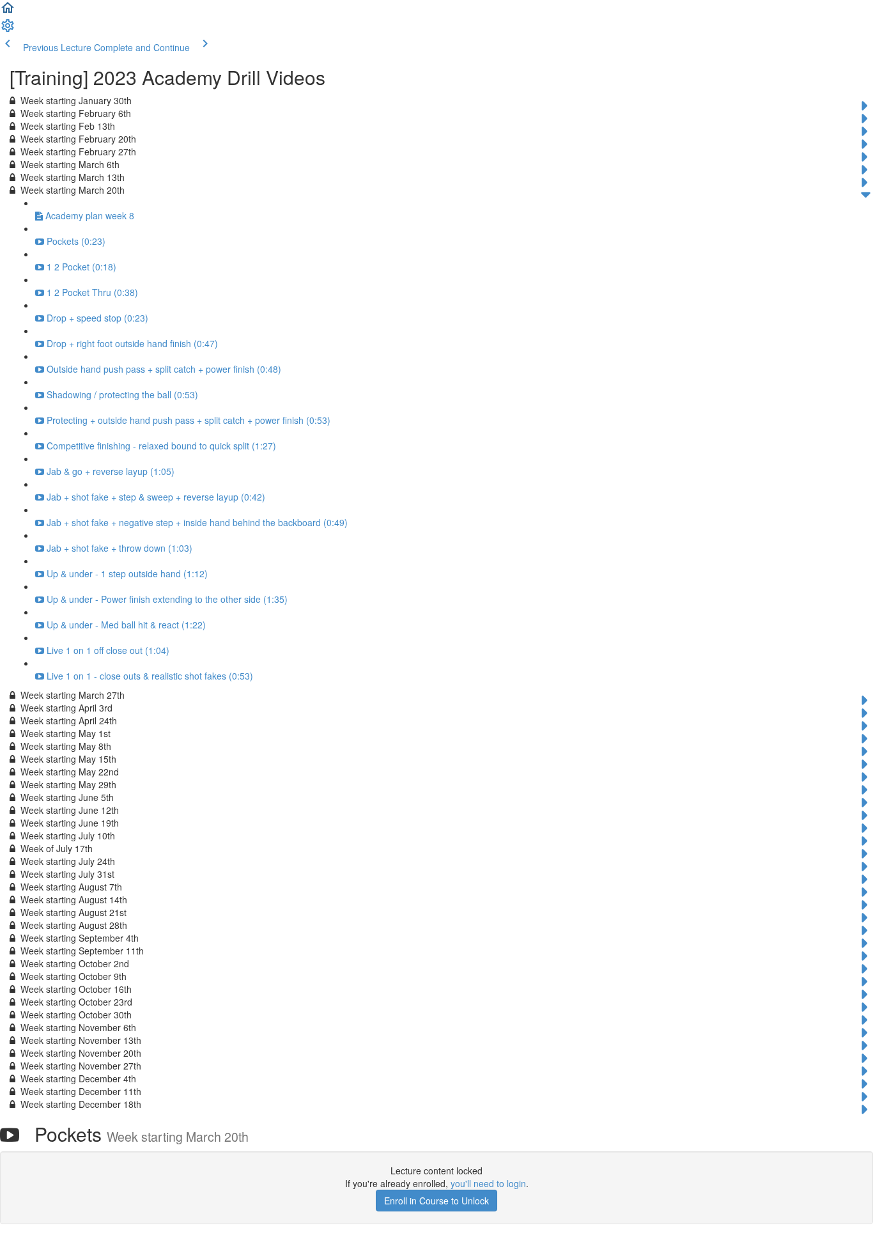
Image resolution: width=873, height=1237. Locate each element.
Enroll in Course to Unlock (436, 1200)
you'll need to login (488, 1183)
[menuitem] (7, 29)
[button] (7, 11)
